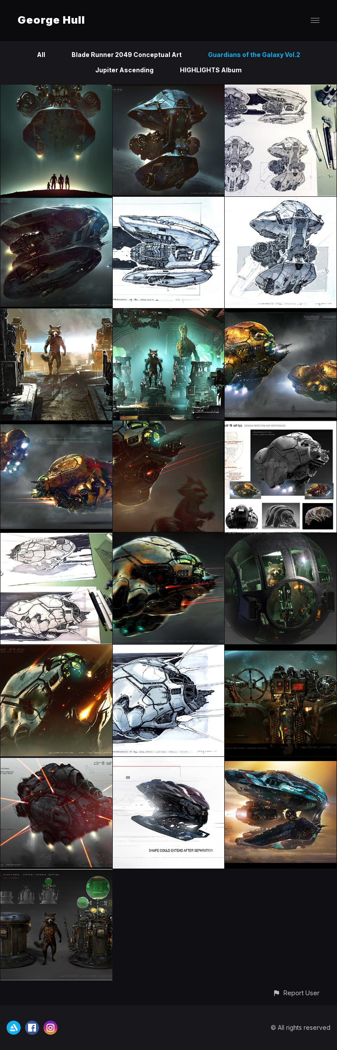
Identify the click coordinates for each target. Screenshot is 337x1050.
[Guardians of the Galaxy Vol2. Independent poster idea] (56, 89)
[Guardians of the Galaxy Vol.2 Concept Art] (169, 89)
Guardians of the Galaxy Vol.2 (254, 54)
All (41, 54)
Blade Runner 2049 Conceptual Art (127, 54)
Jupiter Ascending (124, 70)
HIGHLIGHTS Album (211, 70)
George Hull (51, 20)
